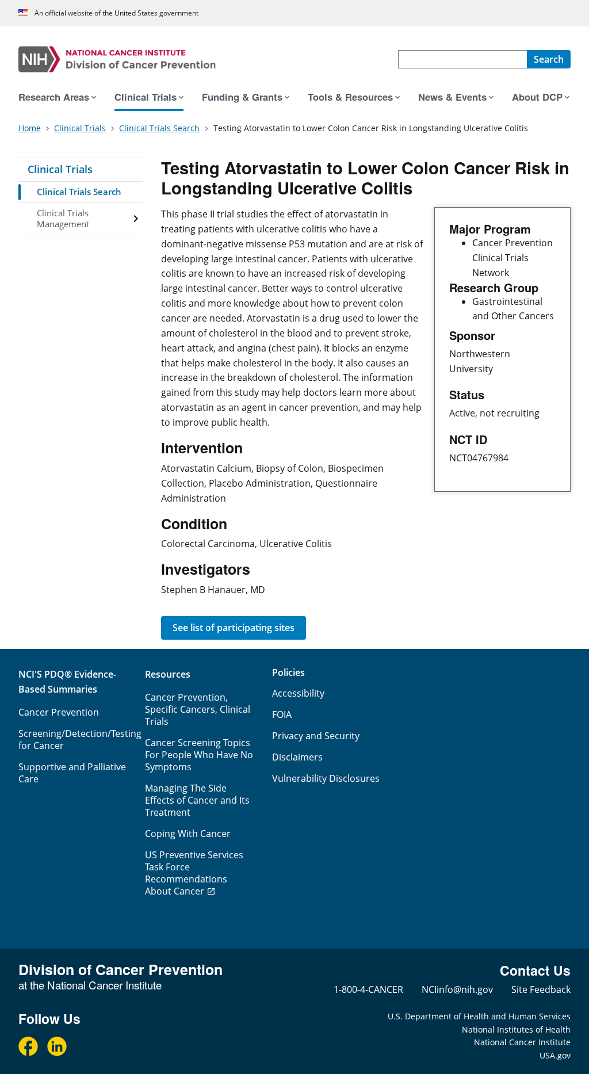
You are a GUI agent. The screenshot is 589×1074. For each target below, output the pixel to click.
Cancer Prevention (58, 712)
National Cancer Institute (522, 1042)
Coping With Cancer (188, 833)
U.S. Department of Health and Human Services (479, 1016)
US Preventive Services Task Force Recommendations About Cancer (194, 873)
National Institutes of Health (516, 1029)
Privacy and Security (315, 735)
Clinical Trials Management (63, 218)
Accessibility (298, 693)
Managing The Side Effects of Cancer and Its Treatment (197, 800)
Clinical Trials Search (79, 191)
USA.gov (555, 1055)
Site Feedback (541, 989)
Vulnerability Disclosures (326, 778)
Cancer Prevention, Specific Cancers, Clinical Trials (197, 709)
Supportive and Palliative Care (72, 772)
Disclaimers (297, 757)
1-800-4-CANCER (368, 989)
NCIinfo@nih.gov (457, 989)
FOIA (282, 714)
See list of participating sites (233, 627)
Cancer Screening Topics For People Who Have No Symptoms (199, 754)
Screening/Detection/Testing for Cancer (79, 739)
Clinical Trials (60, 169)
